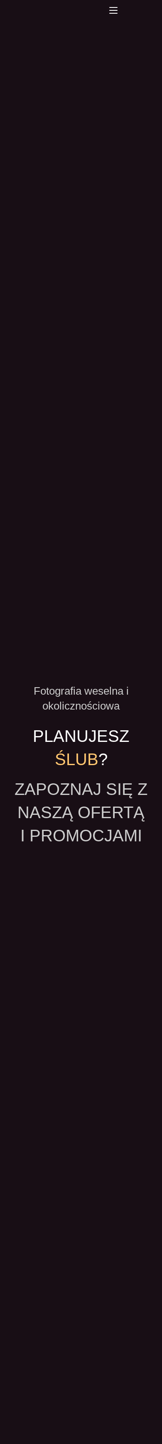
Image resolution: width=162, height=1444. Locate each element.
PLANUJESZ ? (83, 747)
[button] (113, 10)
